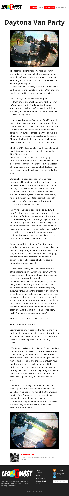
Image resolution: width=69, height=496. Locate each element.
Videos (40, 8)
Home (38, 470)
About (38, 484)
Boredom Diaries (61, 8)
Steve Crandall (27, 454)
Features (34, 8)
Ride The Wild (49, 8)
